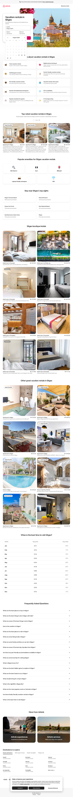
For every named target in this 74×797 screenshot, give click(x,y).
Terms (38, 794)
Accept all (20, 788)
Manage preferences (53, 788)
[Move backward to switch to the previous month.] (7, 37)
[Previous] (34, 120)
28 (21, 55)
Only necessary (36, 788)
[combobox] (18, 28)
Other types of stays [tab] (20, 752)
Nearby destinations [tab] (8, 752)
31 (10, 58)
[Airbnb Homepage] (6, 6)
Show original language (47, 2)
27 (19, 55)
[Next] (39, 120)
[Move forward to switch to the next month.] (24, 37)
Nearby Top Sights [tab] (31, 752)
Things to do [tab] (41, 752)
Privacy (34, 794)
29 (24, 55)
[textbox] (11, 33)
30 (7, 58)
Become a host (65, 6)
